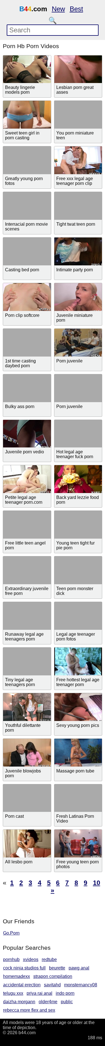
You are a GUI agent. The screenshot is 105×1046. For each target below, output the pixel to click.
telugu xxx (13, 993)
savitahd (52, 984)
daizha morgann (19, 1001)
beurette (57, 968)
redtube (49, 959)
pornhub (11, 959)
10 (96, 882)
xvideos (30, 959)
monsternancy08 (80, 984)
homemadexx (16, 976)
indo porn (65, 993)
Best (76, 9)
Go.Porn (11, 933)
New (58, 9)
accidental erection (22, 984)
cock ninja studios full (24, 968)
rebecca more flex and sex (29, 1010)
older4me (48, 1001)
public (67, 1001)
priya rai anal (39, 993)
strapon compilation (52, 976)
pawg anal (79, 968)
